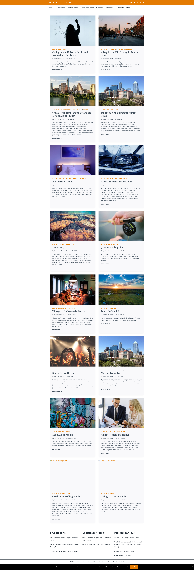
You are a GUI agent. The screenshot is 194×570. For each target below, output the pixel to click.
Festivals (64, 370)
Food (59, 244)
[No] (192, 567)
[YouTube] (134, 2)
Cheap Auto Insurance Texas (116, 181)
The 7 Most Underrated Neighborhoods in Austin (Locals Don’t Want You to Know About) (128, 544)
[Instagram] (140, 2)
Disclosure (85, 561)
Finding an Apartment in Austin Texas (118, 114)
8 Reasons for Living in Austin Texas (126, 538)
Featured (113, 49)
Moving (112, 370)
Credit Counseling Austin (66, 496)
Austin (54, 49)
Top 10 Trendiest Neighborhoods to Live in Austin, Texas (71, 114)
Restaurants (62, 308)
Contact (108, 561)
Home (51, 7)
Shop (128, 7)
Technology (72, 370)
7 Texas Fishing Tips (112, 247)
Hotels (65, 178)
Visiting (121, 7)
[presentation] (72, 31)
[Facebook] (131, 2)
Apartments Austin (59, 58)
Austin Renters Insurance (115, 434)
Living (117, 109)
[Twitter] (143, 2)
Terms (101, 561)
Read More (57, 69)
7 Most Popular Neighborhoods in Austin (64, 551)
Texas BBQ (58, 247)
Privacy (94, 561)
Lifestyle (99, 7)
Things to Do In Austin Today (68, 311)
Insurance (115, 178)
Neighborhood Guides (64, 109)
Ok (134, 567)
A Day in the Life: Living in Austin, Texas (120, 54)
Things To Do (128, 49)
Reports (85, 109)
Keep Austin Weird (62, 434)
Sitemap (121, 561)
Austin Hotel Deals (62, 181)
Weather (113, 308)
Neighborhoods (88, 7)
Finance (60, 178)
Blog (59, 49)
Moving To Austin (110, 373)
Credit (63, 493)
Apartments (105, 109)
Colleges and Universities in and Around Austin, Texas (70, 54)
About (114, 561)
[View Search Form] (144, 7)
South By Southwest (63, 373)
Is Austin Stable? (110, 311)
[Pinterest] (137, 2)
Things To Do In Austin (114, 496)
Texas (70, 178)
